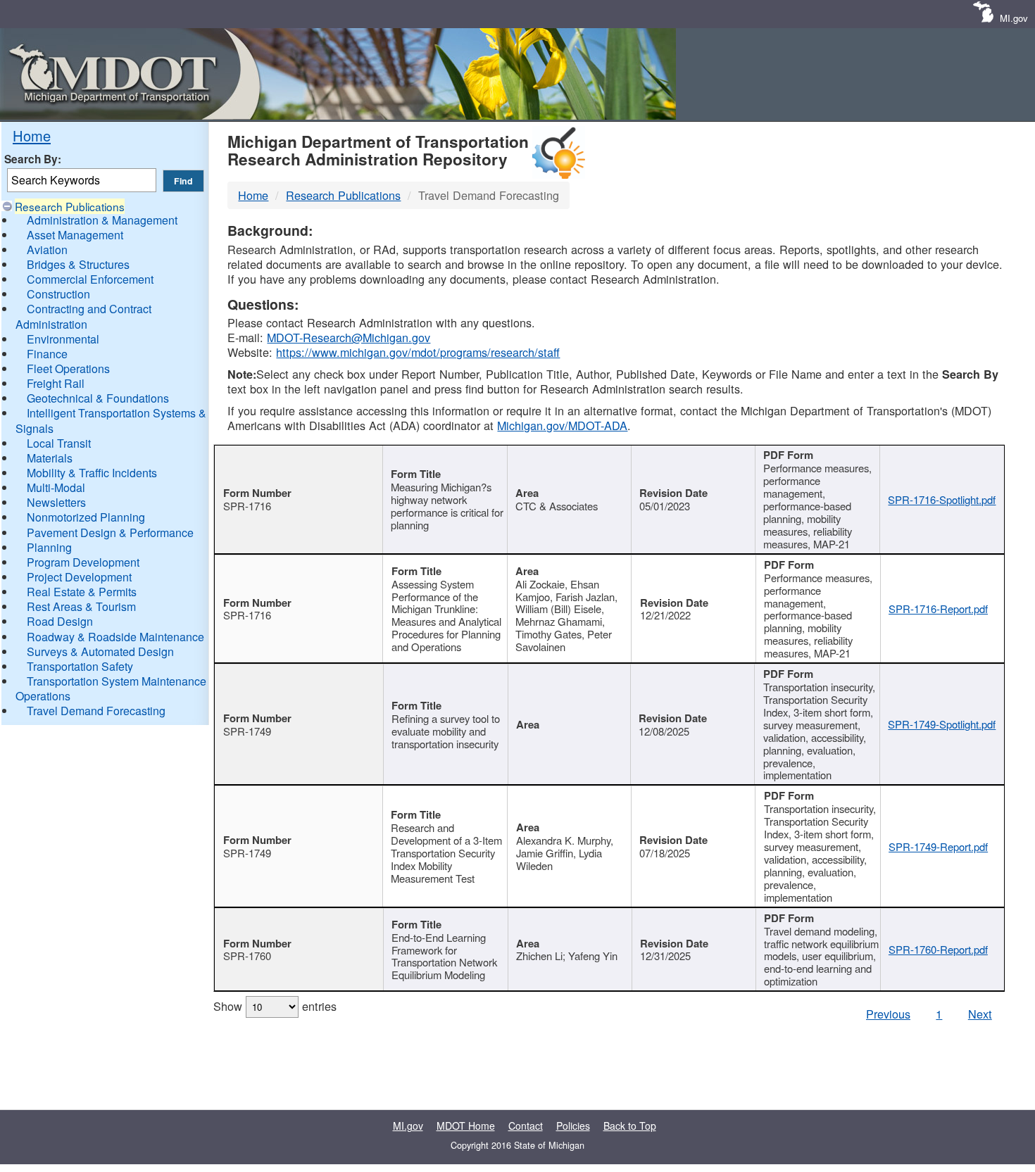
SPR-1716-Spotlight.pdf (942, 499)
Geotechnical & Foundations (98, 398)
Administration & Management (102, 220)
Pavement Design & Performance (110, 532)
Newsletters (56, 502)
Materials (50, 458)
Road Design (60, 621)
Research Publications (70, 206)
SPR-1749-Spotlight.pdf (942, 724)
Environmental (63, 339)
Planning (49, 547)
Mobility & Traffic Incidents (92, 473)
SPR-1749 (247, 731)
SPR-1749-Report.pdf (938, 846)
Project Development (79, 577)
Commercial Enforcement (90, 279)
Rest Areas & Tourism (81, 606)
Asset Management (75, 235)
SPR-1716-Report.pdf (938, 608)
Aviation (47, 249)
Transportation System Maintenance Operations (110, 688)
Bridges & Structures (78, 264)
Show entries (275, 1005)
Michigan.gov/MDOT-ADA (562, 425)
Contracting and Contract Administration (83, 316)
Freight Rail (55, 383)
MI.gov (1014, 18)
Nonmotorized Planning (86, 517)
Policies (573, 1126)
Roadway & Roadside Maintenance (115, 637)
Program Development (83, 562)
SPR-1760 (247, 955)
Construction (58, 294)
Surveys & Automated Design (100, 651)
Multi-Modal (56, 487)
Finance (47, 354)
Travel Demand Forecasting (96, 710)
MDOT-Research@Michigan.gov (348, 337)
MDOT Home (466, 1126)
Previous (888, 1013)
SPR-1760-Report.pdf (938, 949)
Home (32, 135)
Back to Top (629, 1126)
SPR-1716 (247, 505)
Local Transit (59, 443)
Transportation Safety (80, 666)
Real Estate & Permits (82, 592)
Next (980, 1013)
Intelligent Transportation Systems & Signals (110, 420)
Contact (525, 1126)
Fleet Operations (68, 368)
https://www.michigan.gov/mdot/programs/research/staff (418, 352)
